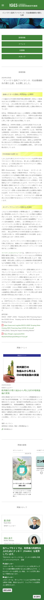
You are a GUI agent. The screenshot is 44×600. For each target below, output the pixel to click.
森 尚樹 (7, 520)
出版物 (22, 50)
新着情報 (22, 37)
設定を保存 (7, 590)
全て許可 (37, 596)
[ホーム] (24, 5)
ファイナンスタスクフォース (11, 253)
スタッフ (22, 56)
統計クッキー (8, 577)
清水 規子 (8, 538)
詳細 (22, 559)
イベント (22, 44)
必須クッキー (8, 564)
